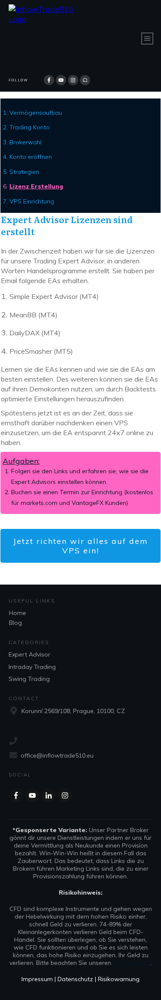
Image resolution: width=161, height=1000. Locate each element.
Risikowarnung (119, 979)
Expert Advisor (29, 654)
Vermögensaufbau (35, 112)
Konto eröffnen (30, 157)
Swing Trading (29, 679)
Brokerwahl (25, 142)
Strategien (24, 172)
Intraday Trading (32, 667)
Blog (15, 623)
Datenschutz (76, 979)
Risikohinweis (131, 963)
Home (17, 613)
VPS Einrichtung (31, 201)
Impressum (38, 979)
